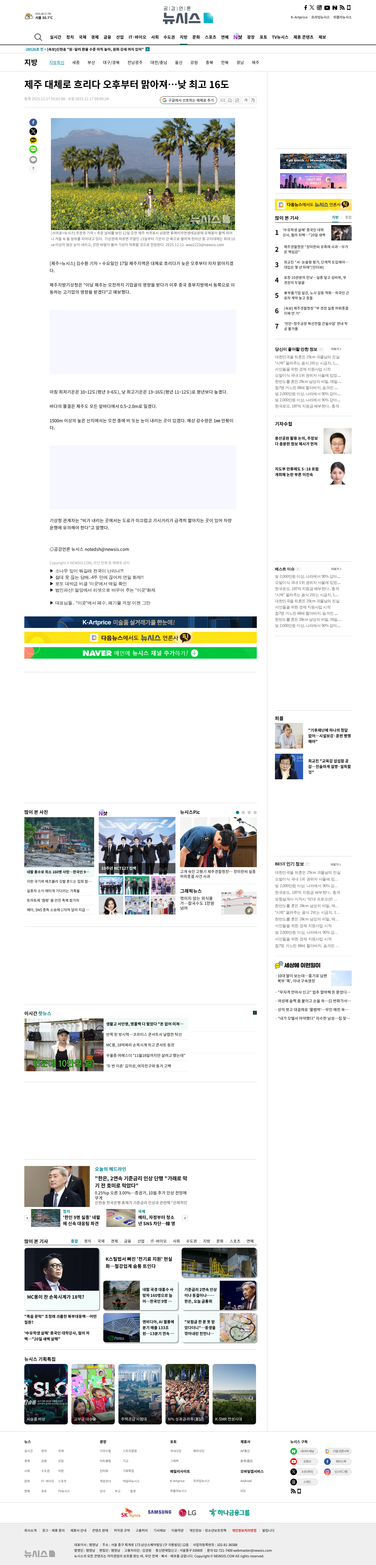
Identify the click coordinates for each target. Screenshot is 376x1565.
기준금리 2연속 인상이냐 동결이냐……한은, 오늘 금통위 (200, 1295)
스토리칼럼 (130, 1450)
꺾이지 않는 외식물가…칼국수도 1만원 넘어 (197, 903)
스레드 (307, 1481)
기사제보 (159, 1530)
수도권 (169, 37)
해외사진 (198, 1450)
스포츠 (210, 37)
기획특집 (128, 1470)
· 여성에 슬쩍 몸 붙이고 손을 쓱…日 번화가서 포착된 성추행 (313, 1000)
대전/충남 (158, 62)
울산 (179, 62)
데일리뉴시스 (131, 1481)
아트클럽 (105, 1460)
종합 (74, 1241)
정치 (70, 37)
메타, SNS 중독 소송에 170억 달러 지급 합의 (60, 909)
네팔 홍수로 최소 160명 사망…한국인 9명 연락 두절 (60, 871)
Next (185, 1218)
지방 (183, 37)
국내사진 (175, 1450)
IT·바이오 (137, 37)
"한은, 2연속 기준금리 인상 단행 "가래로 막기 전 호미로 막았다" (141, 1181)
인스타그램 (341, 1471)
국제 (82, 37)
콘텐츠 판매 (100, 1530)
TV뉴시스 (280, 37)
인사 (102, 1491)
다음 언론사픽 (341, 1451)
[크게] (253, 100)
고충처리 (142, 1530)
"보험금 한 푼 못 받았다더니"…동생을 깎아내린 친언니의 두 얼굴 (200, 1328)
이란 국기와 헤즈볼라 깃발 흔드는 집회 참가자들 (60, 881)
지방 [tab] (335, 217)
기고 (125, 1460)
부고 (117, 1491)
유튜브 (307, 1461)
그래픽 (174, 1460)
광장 (251, 37)
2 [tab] (243, 812)
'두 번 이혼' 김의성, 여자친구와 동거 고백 (138, 1066)
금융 (107, 37)
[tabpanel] (218, 849)
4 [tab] (255, 812)
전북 (225, 62)
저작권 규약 (122, 1530)
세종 (76, 62)
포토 (263, 37)
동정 (133, 1491)
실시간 (55, 37)
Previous (27, 1218)
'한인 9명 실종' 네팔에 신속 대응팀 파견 (81, 1220)
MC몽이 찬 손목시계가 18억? (55, 1296)
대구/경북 (111, 62)
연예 (225, 37)
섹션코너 (105, 1481)
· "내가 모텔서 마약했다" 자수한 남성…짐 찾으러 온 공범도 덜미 (313, 1018)
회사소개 (30, 1530)
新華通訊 (246, 1460)
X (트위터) (307, 1471)
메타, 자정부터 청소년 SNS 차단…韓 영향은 (156, 1223)
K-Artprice (299, 17)
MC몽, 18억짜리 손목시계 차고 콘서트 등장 (140, 1045)
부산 (91, 62)
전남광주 (135, 62)
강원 (194, 62)
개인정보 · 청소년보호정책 (207, 1530)
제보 (322, 37)
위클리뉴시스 (342, 17)
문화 (196, 37)
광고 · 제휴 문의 (53, 1530)
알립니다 (268, 1530)
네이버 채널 (307, 1451)
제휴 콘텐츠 (303, 37)
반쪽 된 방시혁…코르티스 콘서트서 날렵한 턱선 (144, 1034)
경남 (240, 62)
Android (245, 1480)
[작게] (245, 100)
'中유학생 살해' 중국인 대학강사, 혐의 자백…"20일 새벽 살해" (57, 1336)
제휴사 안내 (78, 1530)
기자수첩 (283, 423)
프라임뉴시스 (320, 17)
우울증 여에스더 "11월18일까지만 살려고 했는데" (145, 1055)
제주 (255, 62)
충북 (209, 62)
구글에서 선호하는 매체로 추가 (191, 100)
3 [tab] (249, 812)
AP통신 (245, 1450)
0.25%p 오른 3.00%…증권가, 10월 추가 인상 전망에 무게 (141, 1195)
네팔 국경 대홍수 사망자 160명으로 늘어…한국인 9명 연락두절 (158, 1295)
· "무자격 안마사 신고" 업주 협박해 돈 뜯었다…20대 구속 (313, 992)
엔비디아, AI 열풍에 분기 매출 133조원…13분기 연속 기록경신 (158, 1328)
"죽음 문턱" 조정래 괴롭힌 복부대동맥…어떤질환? (60, 1319)
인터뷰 (104, 1470)
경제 (95, 37)
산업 (120, 37)
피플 (279, 718)
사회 (155, 37)
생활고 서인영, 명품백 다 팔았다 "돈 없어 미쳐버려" (145, 1024)
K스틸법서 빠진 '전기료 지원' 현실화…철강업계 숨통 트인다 (139, 1262)
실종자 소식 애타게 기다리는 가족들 (53, 890)
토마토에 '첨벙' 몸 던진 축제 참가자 (53, 900)
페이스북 (341, 1461)
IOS (243, 1490)
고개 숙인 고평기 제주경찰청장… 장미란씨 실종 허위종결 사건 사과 (218, 874)
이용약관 (177, 1530)
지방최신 (56, 62)
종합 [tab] (348, 217)
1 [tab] (237, 812)
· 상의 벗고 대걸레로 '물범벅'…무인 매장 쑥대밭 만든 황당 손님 (313, 1009)
